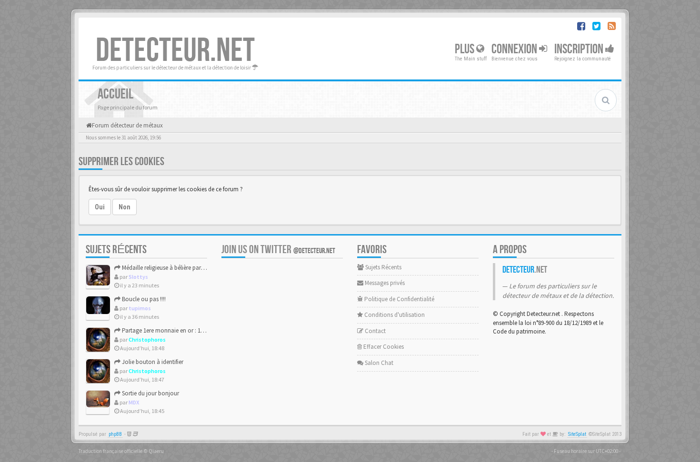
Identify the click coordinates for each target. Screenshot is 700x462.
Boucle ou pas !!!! (143, 299)
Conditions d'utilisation (394, 315)
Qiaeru (156, 451)
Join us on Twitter (278, 249)
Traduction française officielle (110, 451)
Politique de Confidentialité (398, 299)
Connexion (515, 49)
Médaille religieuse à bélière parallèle (167, 268)
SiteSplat (577, 434)
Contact (374, 331)
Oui (100, 207)
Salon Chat (378, 363)
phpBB (115, 434)
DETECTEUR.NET (175, 51)
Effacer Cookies (383, 347)
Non (124, 207)
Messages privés (384, 283)
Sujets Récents (382, 267)
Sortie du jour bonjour (149, 393)
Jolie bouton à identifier (151, 362)
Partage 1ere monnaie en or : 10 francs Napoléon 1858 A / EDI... (201, 330)
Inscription (579, 49)
